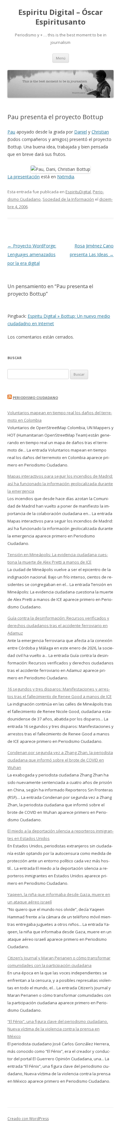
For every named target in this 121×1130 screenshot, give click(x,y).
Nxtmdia (65, 177)
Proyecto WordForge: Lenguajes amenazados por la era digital (31, 254)
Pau (11, 132)
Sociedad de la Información (68, 199)
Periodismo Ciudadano (35, 397)
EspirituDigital (78, 192)
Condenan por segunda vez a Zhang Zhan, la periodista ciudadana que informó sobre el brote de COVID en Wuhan (60, 760)
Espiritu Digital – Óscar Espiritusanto (60, 17)
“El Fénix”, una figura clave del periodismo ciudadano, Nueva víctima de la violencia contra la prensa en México (57, 1029)
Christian (100, 132)
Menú (60, 58)
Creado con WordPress (28, 1118)
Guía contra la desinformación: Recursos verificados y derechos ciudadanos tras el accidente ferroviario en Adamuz (58, 625)
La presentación (23, 177)
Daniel (80, 132)
